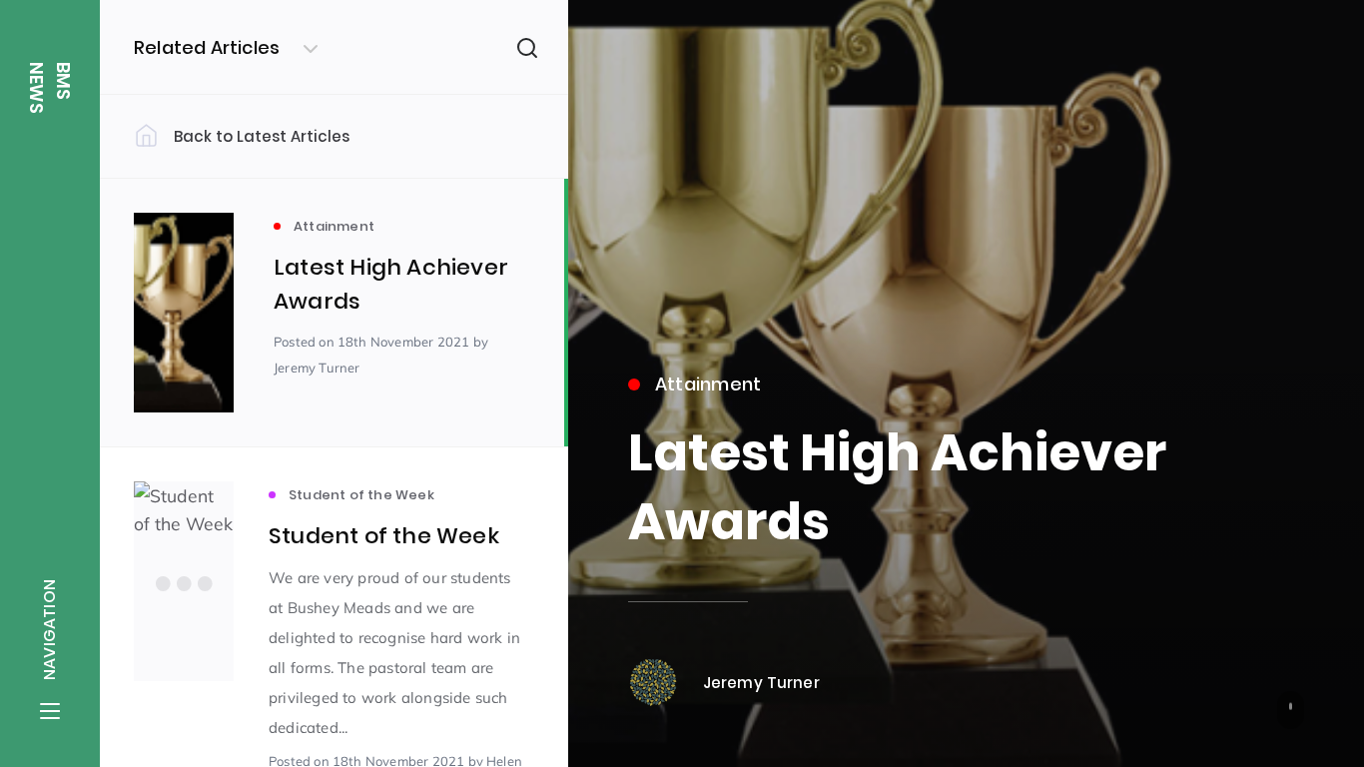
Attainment (708, 384)
